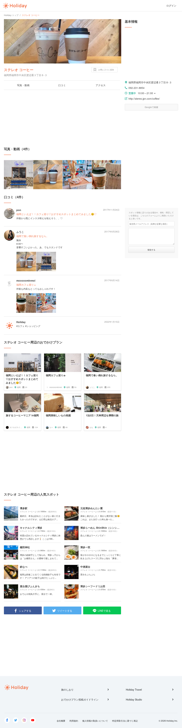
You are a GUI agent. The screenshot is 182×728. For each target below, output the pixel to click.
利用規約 (73, 720)
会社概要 (61, 720)
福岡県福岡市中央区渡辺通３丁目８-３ (150, 82)
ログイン (171, 5)
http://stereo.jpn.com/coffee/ (144, 98)
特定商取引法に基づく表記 (125, 720)
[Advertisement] (62, 118)
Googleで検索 (151, 107)
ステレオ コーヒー (18, 69)
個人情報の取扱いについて (95, 720)
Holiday (15, 6)
